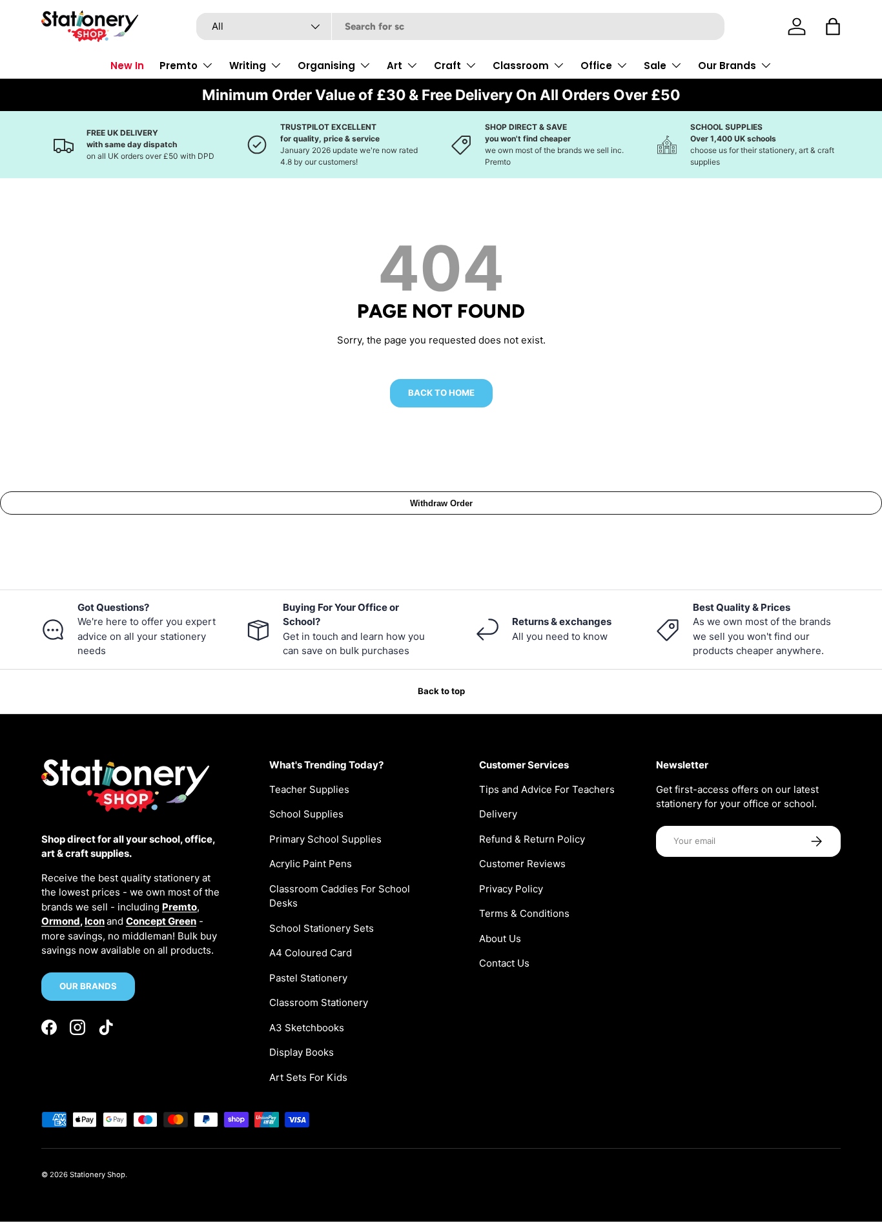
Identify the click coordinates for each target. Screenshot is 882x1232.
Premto (178, 65)
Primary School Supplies (325, 839)
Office (596, 65)
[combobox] (460, 26)
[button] (833, 26)
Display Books (301, 1052)
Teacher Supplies (309, 789)
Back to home (441, 392)
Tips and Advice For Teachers (547, 789)
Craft (447, 65)
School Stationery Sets (321, 928)
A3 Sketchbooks (306, 1028)
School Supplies (306, 814)
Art (394, 65)
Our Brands (727, 65)
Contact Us (504, 963)
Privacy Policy (511, 889)
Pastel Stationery (308, 978)
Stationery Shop (97, 1174)
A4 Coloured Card (310, 953)
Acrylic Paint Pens (310, 863)
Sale (655, 65)
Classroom (521, 65)
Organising (326, 65)
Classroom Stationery (318, 1002)
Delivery (498, 814)
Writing (247, 65)
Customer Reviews (522, 863)
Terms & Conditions (524, 913)
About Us (500, 938)
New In (127, 65)
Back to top (441, 691)
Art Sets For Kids (308, 1077)
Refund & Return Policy (532, 839)
